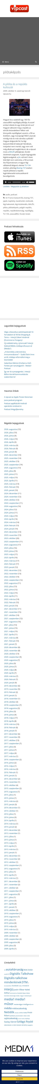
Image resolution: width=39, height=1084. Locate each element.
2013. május (9, 843)
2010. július (8, 920)
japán (5, 201)
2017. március (10, 756)
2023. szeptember (11, 541)
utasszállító (14, 214)
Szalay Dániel (10, 1021)
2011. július (8, 897)
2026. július (8, 432)
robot (25, 1016)
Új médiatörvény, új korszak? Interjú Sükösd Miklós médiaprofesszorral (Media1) (18, 346)
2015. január (9, 804)
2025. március (10, 484)
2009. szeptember (11, 939)
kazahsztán (20, 201)
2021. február (9, 641)
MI (32, 1004)
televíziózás (7, 1025)
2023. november (11, 535)
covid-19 (6, 974)
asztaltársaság (14, 969)
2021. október (10, 615)
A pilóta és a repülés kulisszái (15, 85)
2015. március (10, 801)
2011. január (9, 907)
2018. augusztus (10, 708)
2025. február (9, 487)
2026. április (9, 442)
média (8, 1008)
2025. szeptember (11, 464)
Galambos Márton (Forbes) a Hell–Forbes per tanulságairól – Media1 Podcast (18, 366)
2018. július (8, 711)
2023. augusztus (10, 544)
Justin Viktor (19, 989)
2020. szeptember (11, 657)
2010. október (10, 910)
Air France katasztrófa (14, 198)
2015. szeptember (11, 788)
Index (20, 986)
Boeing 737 (21, 168)
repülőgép (29, 210)
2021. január (9, 644)
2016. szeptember (11, 759)
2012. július (8, 872)
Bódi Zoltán (28, 969)
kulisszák (29, 201)
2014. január (9, 827)
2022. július (8, 586)
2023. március (10, 561)
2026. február (9, 448)
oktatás (17, 1012)
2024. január (9, 528)
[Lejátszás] (6, 182)
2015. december (11, 779)
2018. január (9, 730)
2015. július (8, 795)
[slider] (32, 182)
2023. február (9, 564)
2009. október (10, 936)
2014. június (9, 817)
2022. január (9, 605)
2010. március (10, 929)
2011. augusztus (10, 894)
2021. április (9, 634)
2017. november (11, 737)
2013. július (8, 836)
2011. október (10, 888)
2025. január (9, 490)
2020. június (9, 666)
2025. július (8, 471)
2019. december (11, 686)
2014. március (10, 823)
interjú (8, 989)
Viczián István (25, 214)
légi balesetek (8, 204)
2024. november (11, 496)
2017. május (9, 753)
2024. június (9, 512)
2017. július (8, 747)
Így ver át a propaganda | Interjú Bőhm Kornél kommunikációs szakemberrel (17, 374)
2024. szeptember (11, 503)
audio (8, 194)
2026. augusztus (10, 429)
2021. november (11, 612)
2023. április (9, 557)
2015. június (9, 798)
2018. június (9, 714)
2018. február (9, 727)
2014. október (10, 811)
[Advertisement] (19, 38)
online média (23, 1013)
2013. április (9, 846)
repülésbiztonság (17, 210)
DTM (25, 982)
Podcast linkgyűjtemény (13, 409)
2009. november (11, 932)
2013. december (11, 830)
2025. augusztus (10, 468)
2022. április (9, 596)
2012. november (11, 859)
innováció (25, 986)
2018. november (11, 698)
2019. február (9, 692)
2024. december (11, 493)
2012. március (10, 878)
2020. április (9, 673)
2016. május (9, 766)
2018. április (9, 721)
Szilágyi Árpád (25, 1021)
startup (27, 1018)
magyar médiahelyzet (25, 996)
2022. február (9, 602)
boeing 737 (28, 198)
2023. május (9, 554)
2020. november (11, 650)
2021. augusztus (10, 621)
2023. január (9, 567)
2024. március (10, 522)
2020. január (9, 682)
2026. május (9, 439)
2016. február (9, 772)
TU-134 (27, 165)
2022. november (11, 573)
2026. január (9, 452)
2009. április (9, 948)
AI (4, 970)
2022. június (9, 589)
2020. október (10, 653)
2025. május (9, 477)
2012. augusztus (10, 868)
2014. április (9, 820)
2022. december (11, 570)
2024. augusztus (10, 506)
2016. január (9, 775)
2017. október (10, 740)
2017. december (11, 734)
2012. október (10, 862)
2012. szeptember (11, 865)
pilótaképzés (13, 207)
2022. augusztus (10, 583)
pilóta (5, 207)
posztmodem (19, 1016)
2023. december (11, 532)
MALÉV (12, 152)
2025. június (9, 474)
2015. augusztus (10, 791)
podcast (14, 194)
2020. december (11, 647)
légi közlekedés (21, 204)
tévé (14, 1025)
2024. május (9, 516)
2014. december (11, 807)
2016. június (9, 762)
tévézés (18, 1025)
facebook (15, 986)
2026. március (10, 445)
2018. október (10, 702)
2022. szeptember (11, 580)
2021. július (8, 625)
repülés (6, 210)
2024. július (8, 509)
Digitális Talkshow (21, 974)
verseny (24, 1025)
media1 (9, 999)
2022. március (10, 599)
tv (12, 1025)
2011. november (11, 884)
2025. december (11, 455)
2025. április (9, 480)
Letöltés (6, 186)
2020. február (9, 679)
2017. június (9, 750)
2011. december (11, 881)
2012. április (9, 875)
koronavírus (13, 993)
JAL (19, 157)
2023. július (8, 548)
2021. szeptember (11, 618)
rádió (28, 1016)
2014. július (8, 814)
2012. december (11, 856)
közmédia (6, 996)
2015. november (11, 782)
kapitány (11, 201)
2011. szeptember (11, 891)
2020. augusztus (10, 660)
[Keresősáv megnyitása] (36, 62)
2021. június (9, 628)
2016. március (10, 769)
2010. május (9, 926)
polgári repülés (25, 207)
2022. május (9, 593)
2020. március (10, 676)
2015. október (10, 785)
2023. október (10, 538)
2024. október (10, 500)
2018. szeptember (11, 705)
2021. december (11, 609)
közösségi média (14, 996)
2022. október (10, 577)
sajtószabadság (11, 1018)
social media (21, 1018)
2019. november (11, 689)
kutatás (19, 993)
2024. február (9, 525)
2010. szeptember (11, 913)
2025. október (10, 461)
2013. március (10, 849)
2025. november (11, 458)
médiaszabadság (19, 1008)
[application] (19, 182)
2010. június (9, 923)
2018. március (10, 724)
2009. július (8, 945)
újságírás (30, 1025)
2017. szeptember (11, 743)
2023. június (9, 551)
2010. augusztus (10, 916)
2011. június (9, 900)
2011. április (9, 904)
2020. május (9, 670)
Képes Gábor (26, 993)
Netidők (9, 1012)
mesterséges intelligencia (23, 1004)
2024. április (9, 519)
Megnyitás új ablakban (20, 186)
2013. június (9, 839)
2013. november (11, 833)
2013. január (9, 852)
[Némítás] (27, 182)
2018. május (9, 718)
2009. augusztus (10, 942)
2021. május (9, 631)
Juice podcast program (13, 400)
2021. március (10, 638)
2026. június (9, 435)
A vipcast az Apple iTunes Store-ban (18, 397)
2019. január (9, 695)
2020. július (8, 663)
